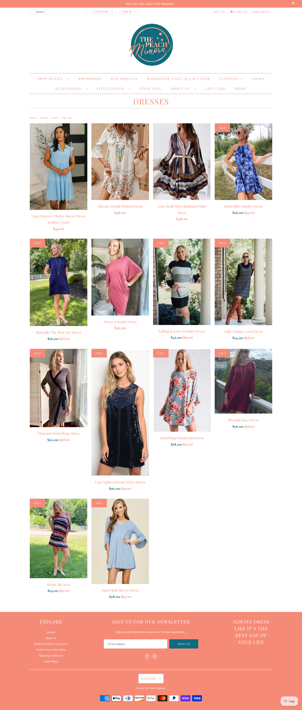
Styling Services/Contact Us (51, 643)
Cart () (240, 12)
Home (240, 88)
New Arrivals (124, 78)
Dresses (151, 101)
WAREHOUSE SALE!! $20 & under (178, 78)
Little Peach (112, 88)
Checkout (261, 12)
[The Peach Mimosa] (151, 45)
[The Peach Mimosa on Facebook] (147, 656)
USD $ (126, 11)
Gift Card (215, 88)
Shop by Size (51, 78)
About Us (181, 88)
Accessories (69, 88)
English (101, 11)
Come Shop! (51, 661)
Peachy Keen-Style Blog (50, 649)
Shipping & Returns (51, 655)
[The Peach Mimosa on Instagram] (154, 656)
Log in (219, 12)
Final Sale (150, 88)
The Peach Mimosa (155, 688)
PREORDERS (90, 78)
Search (51, 632)
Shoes (258, 78)
